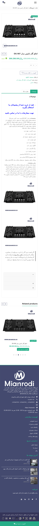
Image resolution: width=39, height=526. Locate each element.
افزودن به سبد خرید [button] (23, 349)
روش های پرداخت (33, 436)
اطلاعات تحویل (34, 433)
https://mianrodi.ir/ (30, 407)
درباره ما (35, 448)
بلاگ (36, 451)
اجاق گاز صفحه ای (21, 80)
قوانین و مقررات (33, 424)
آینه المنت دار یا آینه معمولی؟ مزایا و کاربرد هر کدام (17, 460)
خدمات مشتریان (33, 430)
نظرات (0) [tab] (25, 91)
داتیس (32, 82)
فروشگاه (31, 8)
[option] (19, 31)
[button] (3, 47)
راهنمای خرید (34, 427)
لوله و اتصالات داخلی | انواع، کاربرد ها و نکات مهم (16, 469)
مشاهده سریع (18, 343)
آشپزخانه (29, 80)
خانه (36, 8)
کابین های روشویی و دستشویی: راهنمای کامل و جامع (17, 479)
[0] (4, 3)
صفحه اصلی (34, 445)
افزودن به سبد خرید (20, 524)
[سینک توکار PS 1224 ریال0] (2, 54)
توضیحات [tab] (34, 91)
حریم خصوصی (34, 421)
